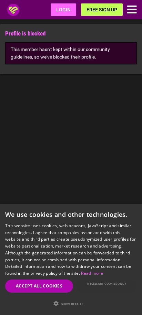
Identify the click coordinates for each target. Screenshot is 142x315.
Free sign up (102, 9)
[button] (71, 303)
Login (63, 9)
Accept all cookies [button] (39, 286)
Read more (92, 273)
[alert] (71, 259)
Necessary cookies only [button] (106, 283)
